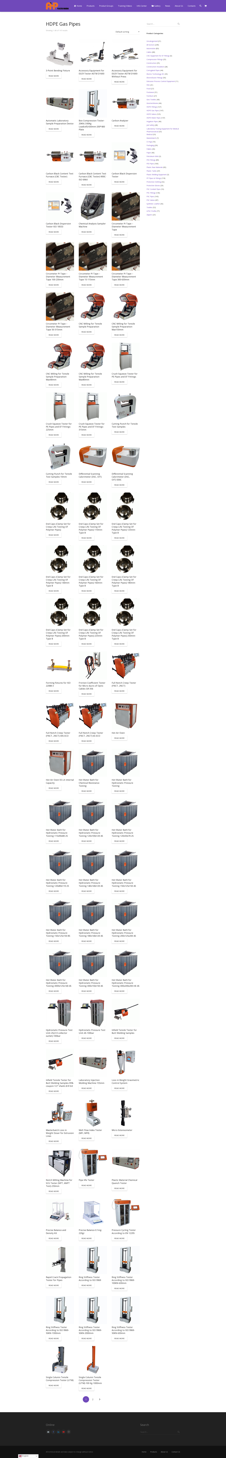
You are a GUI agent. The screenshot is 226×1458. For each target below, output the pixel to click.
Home (144, 1452)
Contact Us (176, 1452)
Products (153, 1452)
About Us (164, 1452)
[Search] (200, 6)
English (25, 1456)
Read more (54, 76)
